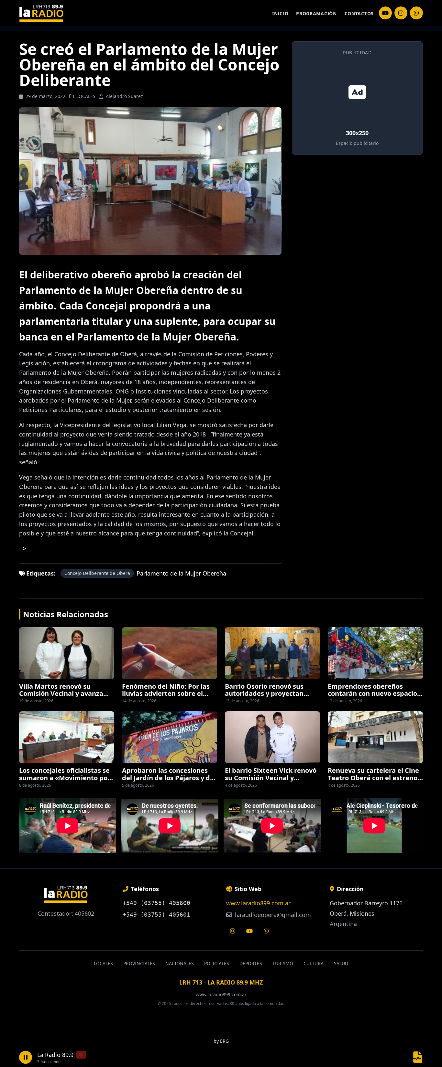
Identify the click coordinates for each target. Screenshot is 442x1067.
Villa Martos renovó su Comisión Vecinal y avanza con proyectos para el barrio (64, 693)
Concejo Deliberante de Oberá (97, 573)
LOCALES (85, 96)
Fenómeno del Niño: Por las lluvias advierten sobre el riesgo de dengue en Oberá (166, 693)
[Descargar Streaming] (418, 1057)
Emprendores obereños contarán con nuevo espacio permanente (372, 693)
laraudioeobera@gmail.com (272, 915)
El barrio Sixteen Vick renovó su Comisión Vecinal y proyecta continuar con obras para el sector (272, 781)
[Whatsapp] (266, 930)
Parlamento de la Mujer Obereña (181, 573)
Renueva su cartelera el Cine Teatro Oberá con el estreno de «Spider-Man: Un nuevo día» (373, 781)
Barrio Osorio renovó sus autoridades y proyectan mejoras (264, 693)
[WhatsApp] (416, 12)
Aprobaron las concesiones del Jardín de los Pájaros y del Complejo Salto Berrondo (169, 777)
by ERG (221, 1041)
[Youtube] (249, 930)
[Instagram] (385, 12)
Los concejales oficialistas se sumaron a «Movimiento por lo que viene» (64, 777)
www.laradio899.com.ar (258, 903)
